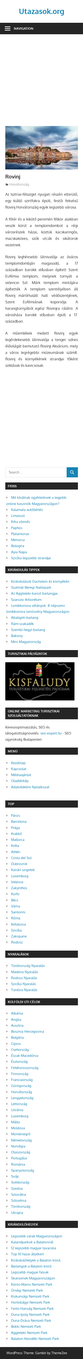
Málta (15, 1122)
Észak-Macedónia (24, 1055)
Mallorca (17, 839)
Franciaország (22, 1080)
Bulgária (17, 1037)
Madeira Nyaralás (24, 972)
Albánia (17, 1013)
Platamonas (20, 534)
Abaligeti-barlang (24, 617)
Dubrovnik (19, 864)
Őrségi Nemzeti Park (27, 1290)
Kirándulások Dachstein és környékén (40, 581)
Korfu (15, 894)
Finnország (19, 1074)
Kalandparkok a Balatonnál (32, 1242)
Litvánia (17, 1110)
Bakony (17, 636)
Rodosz (17, 942)
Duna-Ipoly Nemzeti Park (30, 1314)
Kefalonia (18, 924)
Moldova (18, 1128)
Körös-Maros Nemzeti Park (31, 1284)
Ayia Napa (19, 552)
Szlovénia (18, 1200)
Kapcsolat (18, 769)
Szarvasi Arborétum (26, 599)
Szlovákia (18, 1194)
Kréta (15, 845)
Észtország (19, 1061)
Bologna (17, 546)
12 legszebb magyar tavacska (33, 1248)
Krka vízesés (20, 521)
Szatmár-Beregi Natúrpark (31, 587)
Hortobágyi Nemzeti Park (30, 1302)
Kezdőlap (18, 763)
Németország (21, 1140)
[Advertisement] (41, 82)
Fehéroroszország (25, 1068)
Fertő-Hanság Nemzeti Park (32, 1308)
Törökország (20, 1206)
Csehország (20, 1049)
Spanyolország (22, 1170)
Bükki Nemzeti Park (26, 1326)
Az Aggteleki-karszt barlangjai (34, 593)
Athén (15, 852)
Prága (15, 828)
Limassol (18, 515)
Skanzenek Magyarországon (33, 1278)
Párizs (15, 815)
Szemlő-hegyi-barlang (28, 630)
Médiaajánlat (21, 775)
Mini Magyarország (26, 641)
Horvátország (19, 184)
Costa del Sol (21, 858)
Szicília (16, 930)
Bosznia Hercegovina (27, 1031)
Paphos (16, 528)
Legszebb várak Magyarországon (36, 1236)
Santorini (18, 912)
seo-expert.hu (51, 733)
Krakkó (16, 833)
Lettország (19, 1104)
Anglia (16, 1019)
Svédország (20, 1182)
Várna (15, 906)
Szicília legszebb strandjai (31, 558)
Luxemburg (19, 876)
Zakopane (19, 936)
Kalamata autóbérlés (27, 509)
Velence (17, 882)
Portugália (19, 1158)
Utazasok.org (41, 11)
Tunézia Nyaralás (24, 990)
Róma (15, 918)
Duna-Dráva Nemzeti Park (31, 1320)
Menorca (18, 540)
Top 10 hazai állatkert (27, 1254)
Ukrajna (17, 1212)
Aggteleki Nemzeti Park (29, 1332)
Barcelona (19, 821)
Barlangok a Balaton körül (31, 1266)
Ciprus (16, 1043)
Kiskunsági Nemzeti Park (30, 1296)
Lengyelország (22, 1098)
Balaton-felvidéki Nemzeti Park (35, 1338)
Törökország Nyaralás (28, 965)
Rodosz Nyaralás (24, 978)
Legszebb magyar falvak (30, 1272)
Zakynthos (19, 888)
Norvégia (18, 1146)
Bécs (14, 900)
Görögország (21, 1086)
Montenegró (20, 1134)
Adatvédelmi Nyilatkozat (30, 787)
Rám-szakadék (22, 624)
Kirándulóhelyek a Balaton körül (35, 1260)
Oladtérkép (20, 781)
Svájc (15, 1176)
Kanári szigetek (23, 870)
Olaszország (20, 1152)
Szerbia (17, 1188)
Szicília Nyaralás (23, 984)
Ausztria (17, 1025)
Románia (18, 1164)
